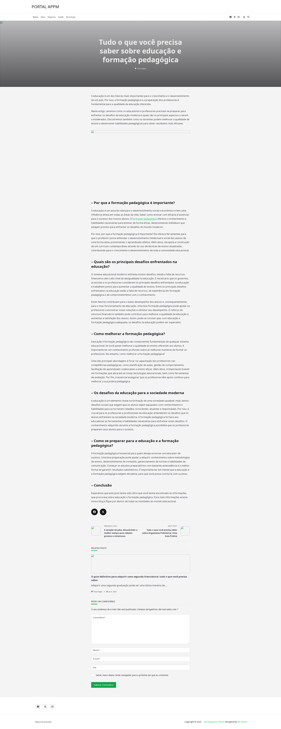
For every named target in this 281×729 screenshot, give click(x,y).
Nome (96, 650)
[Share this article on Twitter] (103, 512)
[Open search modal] (248, 17)
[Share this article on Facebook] (94, 512)
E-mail (96, 658)
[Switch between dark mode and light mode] (244, 17)
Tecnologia (70, 17)
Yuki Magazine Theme (214, 721)
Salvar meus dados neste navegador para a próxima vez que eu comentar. (132, 675)
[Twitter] (235, 17)
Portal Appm (141, 69)
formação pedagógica (144, 218)
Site (94, 667)
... (166, 585)
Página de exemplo (43, 722)
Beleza (35, 17)
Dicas (43, 17)
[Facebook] (230, 17)
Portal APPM (45, 6)
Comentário (99, 617)
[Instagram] (238, 17)
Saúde (61, 17)
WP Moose (242, 721)
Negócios (52, 17)
